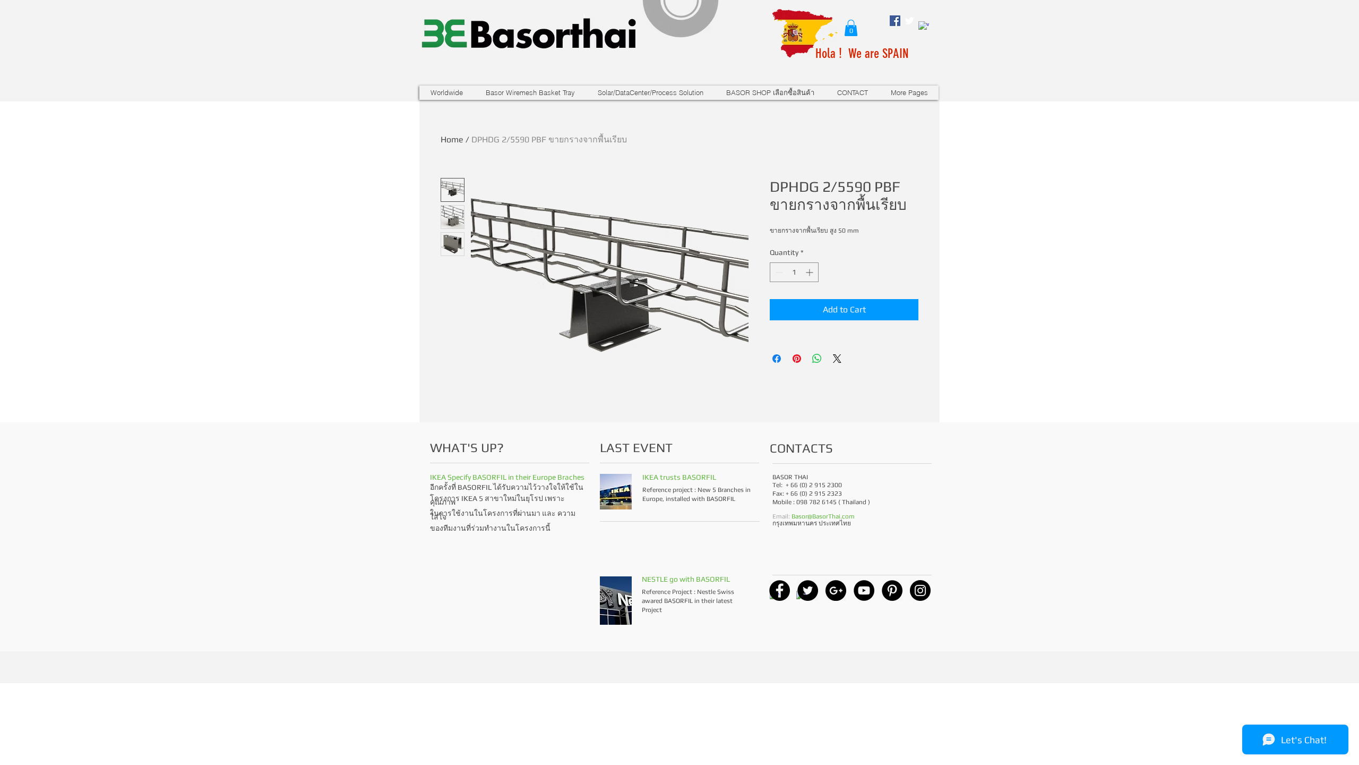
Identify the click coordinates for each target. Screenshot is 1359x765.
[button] (851, 28)
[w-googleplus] (923, 26)
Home (452, 139)
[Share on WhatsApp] (817, 358)
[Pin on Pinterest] (796, 358)
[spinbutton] (794, 272)
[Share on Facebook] (776, 358)
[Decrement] (778, 272)
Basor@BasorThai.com (823, 516)
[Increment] (810, 272)
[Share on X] (837, 358)
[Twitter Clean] (909, 20)
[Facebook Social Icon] (895, 20)
